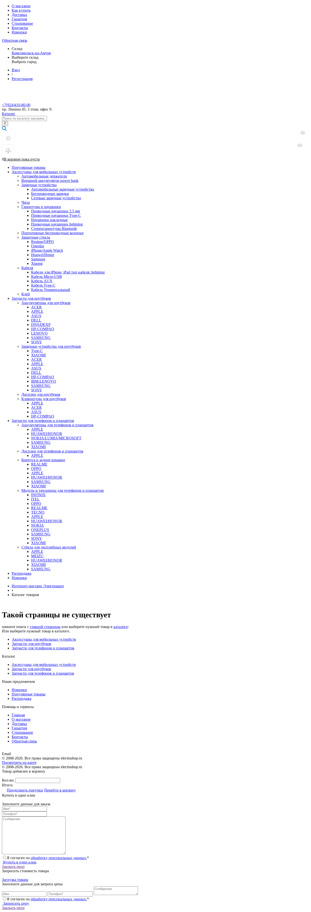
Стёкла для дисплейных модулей (48, 547)
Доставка (19, 15)
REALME (39, 464)
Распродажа (21, 573)
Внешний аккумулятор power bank (49, 180)
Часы (25, 202)
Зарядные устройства (39, 185)
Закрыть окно (13, 866)
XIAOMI (38, 355)
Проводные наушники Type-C (56, 215)
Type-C (37, 351)
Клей (25, 294)
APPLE (37, 311)
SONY (36, 342)
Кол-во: (8, 780)
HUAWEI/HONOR (46, 434)
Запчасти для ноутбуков (31, 298)
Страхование (22, 23)
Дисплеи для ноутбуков (40, 394)
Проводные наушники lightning (57, 224)
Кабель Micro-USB (46, 276)
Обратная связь (14, 40)
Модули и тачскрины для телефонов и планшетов (62, 490)
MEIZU (37, 556)
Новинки (19, 32)
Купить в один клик (19, 862)
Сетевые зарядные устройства (56, 198)
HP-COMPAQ (42, 329)
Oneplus (37, 246)
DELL (36, 320)
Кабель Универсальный (50, 290)
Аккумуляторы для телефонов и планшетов (57, 425)
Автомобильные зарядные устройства (62, 189)
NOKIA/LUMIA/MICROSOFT (56, 438)
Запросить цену (15, 903)
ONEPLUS (40, 530)
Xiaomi (37, 263)
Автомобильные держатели (44, 176)
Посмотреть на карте (19, 762)
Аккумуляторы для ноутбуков (45, 303)
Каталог (8, 114)
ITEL (35, 499)
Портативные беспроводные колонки (52, 233)
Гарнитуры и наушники (41, 207)
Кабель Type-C (43, 285)
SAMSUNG (41, 338)
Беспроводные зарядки (50, 194)
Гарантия (19, 19)
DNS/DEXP (41, 325)
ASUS (36, 316)
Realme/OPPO (42, 242)
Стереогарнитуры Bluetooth (54, 228)
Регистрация (22, 79)
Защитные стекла (35, 237)
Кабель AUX (41, 281)
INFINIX (38, 495)
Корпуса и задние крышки (43, 460)
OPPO (36, 469)
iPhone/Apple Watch (47, 250)
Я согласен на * (48, 858)
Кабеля (27, 268)
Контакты (20, 28)
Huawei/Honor (42, 255)
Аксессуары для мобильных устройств (44, 172)
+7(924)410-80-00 (16, 105)
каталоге (120, 627)
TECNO (37, 512)
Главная (18, 715)
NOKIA (37, 525)
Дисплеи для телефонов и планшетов (52, 451)
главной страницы (45, 627)
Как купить (21, 10)
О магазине (21, 6)
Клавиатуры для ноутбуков (43, 399)
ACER (36, 307)
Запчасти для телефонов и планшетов (43, 421)
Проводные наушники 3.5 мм (55, 211)
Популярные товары (28, 167)
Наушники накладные (49, 220)
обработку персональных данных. (59, 858)
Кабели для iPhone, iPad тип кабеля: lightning (68, 272)
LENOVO (39, 333)
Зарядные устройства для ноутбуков (51, 346)
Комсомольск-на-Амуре (31, 53)
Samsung (38, 259)
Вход (16, 70)
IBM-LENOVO (43, 381)
